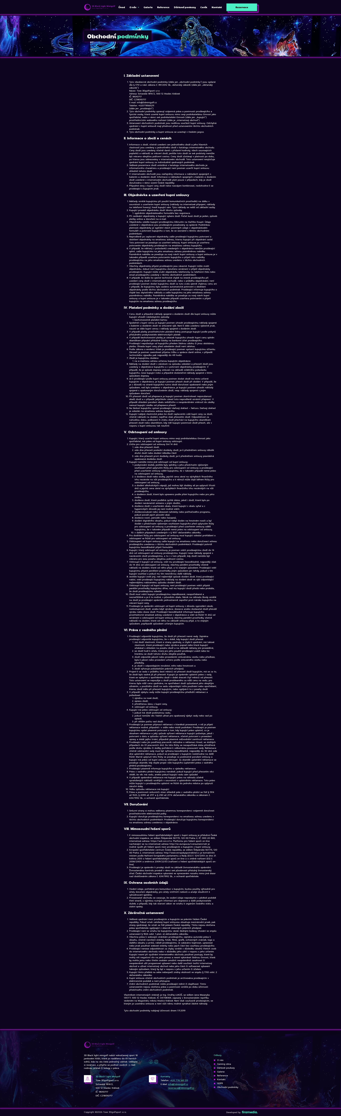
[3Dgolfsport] (99, 7)
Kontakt (221, 1079)
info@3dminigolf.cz (178, 1084)
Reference (222, 1075)
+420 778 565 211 (179, 1080)
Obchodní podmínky (227, 1087)
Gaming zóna (224, 1064)
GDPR (220, 1083)
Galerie (221, 1071)
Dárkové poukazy (226, 1067)
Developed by (233, 1112)
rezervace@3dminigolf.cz (181, 1088)
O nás (220, 1060)
